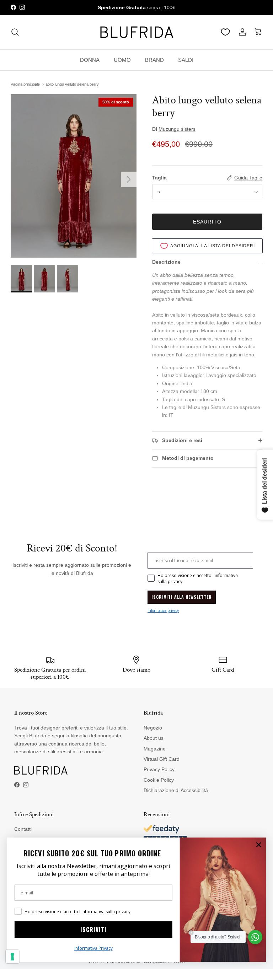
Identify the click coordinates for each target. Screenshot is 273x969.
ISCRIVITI (93, 929)
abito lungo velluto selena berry (72, 84)
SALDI (185, 60)
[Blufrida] (136, 32)
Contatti (23, 829)
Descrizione (166, 262)
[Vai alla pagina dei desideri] (225, 32)
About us (154, 738)
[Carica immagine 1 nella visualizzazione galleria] (73, 176)
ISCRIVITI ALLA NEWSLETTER (181, 597)
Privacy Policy (159, 769)
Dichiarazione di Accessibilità (176, 790)
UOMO (122, 60)
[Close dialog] (258, 845)
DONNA (90, 60)
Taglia (159, 178)
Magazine (155, 749)
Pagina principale (25, 84)
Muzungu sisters (177, 129)
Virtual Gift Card (162, 759)
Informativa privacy (163, 610)
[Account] (241, 32)
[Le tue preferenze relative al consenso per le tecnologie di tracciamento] (12, 956)
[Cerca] (15, 32)
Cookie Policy (159, 780)
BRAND (154, 60)
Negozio (153, 728)
